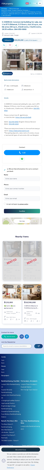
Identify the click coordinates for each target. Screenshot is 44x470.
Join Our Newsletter (8, 342)
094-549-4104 (13, 124)
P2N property (7, 3)
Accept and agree (12, 204)
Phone (6, 184)
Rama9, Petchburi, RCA (9, 421)
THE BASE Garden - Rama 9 (9, 440)
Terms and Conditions (29, 445)
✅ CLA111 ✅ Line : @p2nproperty (10, 307)
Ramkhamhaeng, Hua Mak (10, 381)
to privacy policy (23, 204)
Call (24, 152)
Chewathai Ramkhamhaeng (10, 411)
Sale (2, 360)
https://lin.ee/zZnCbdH (23, 117)
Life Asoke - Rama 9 (7, 432)
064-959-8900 (13, 122)
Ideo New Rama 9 (6, 430)
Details (6, 98)
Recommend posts (14, 8)
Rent (2, 363)
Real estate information (11, 80)
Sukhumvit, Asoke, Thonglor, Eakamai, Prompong (14, 10)
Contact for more (7, 332)
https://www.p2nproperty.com (19, 131)
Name (6, 175)
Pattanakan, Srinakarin (29, 381)
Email (6, 194)
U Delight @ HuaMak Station (10, 400)
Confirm (22, 211)
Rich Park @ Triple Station (29, 390)
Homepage (4, 8)
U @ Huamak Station (8, 403)
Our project (5, 375)
